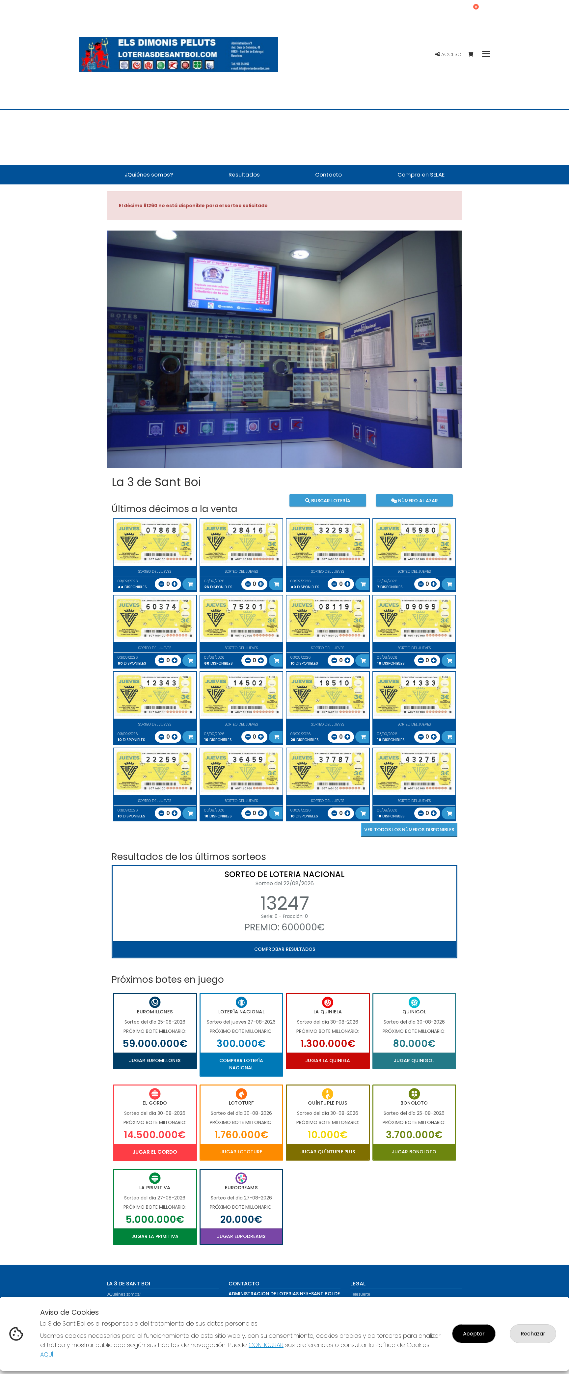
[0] (473, 54)
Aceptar (474, 1333)
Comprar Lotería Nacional (241, 1064)
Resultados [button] (244, 175)
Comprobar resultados (284, 949)
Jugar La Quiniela (327, 1060)
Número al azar (417, 500)
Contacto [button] (328, 175)
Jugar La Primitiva (154, 1236)
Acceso (450, 54)
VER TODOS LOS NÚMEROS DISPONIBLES (409, 829)
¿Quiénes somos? (124, 1294)
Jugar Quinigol (414, 1060)
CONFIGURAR (266, 1345)
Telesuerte (360, 1294)
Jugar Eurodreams (241, 1236)
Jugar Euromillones (154, 1060)
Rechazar (533, 1333)
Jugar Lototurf (241, 1151)
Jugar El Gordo (154, 1151)
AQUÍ (46, 1354)
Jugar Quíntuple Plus (327, 1151)
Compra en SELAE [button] (421, 175)
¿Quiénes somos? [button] (148, 175)
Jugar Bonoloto (414, 1151)
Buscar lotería (330, 500)
